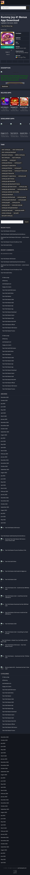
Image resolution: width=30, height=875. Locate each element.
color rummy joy (6, 149)
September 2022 (5, 507)
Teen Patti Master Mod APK (9, 321)
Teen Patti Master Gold (8, 318)
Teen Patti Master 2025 (8, 302)
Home (2, 15)
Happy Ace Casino (6, 287)
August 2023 (4, 472)
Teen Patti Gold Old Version (9, 290)
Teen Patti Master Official (8, 324)
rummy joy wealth (19, 210)
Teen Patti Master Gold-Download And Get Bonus (13, 234)
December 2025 (4, 397)
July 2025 (3, 403)
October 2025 (4, 400)
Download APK (9, 47)
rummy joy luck (6, 205)
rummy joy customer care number (10, 192)
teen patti (16, 213)
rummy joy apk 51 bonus (8, 178)
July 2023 (3, 475)
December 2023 (4, 460)
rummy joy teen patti (7, 210)
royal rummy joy (16, 157)
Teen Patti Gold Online (6, 245)
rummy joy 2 (13, 160)
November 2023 (5, 463)
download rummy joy (7, 155)
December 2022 (4, 497)
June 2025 (3, 406)
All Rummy (5, 280)
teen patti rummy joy (7, 215)
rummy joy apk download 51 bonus (11, 184)
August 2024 (4, 435)
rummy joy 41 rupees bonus (9, 165)
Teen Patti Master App (10, 15)
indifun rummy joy (20, 155)
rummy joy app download (8, 189)
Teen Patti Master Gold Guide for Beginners (15, 571)
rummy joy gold (6, 202)
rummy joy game (21, 197)
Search (26, 222)
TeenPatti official (20, 35)
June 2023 (3, 479)
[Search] (27, 7)
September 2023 (5, 469)
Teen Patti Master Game (8, 315)
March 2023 (4, 488)
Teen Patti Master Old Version (8, 231)
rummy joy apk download (8, 181)
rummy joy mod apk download (10, 207)
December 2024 (4, 422)
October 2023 (4, 466)
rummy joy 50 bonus (7, 168)
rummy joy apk (22, 176)
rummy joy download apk (8, 197)
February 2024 (4, 454)
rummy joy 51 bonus (7, 170)
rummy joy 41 (17, 163)
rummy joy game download (9, 200)
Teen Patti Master (6, 296)
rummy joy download (7, 194)
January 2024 (4, 457)
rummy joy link (16, 202)
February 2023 (4, 491)
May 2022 (3, 519)
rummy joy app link (22, 189)
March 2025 (4, 416)
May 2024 (3, 444)
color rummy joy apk (17, 149)
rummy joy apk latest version (9, 186)
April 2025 (3, 413)
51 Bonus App (5, 277)
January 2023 (4, 494)
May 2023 (3, 482)
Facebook (3, 61)
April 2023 (3, 485)
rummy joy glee (22, 200)
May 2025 (3, 410)
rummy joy (4, 160)
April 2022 (3, 523)
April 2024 (3, 447)
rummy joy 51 (17, 168)
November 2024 (5, 425)
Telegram (20, 61)
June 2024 (3, 441)
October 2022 (4, 504)
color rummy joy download (9, 152)
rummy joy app (23, 186)
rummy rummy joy (6, 213)
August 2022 (4, 510)
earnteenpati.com (6, 284)
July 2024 (3, 438)
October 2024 (4, 428)
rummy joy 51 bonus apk (20, 170)
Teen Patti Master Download (9, 312)
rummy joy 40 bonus (7, 163)
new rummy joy (6, 157)
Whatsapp (26, 61)
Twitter (9, 61)
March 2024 (4, 450)
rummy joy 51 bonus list (8, 173)
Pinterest (15, 61)
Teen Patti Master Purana (8, 331)
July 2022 (3, 513)
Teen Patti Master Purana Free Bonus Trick (11, 242)
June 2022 (3, 516)
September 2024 (5, 432)
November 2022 (5, 501)
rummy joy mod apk (17, 205)
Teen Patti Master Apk (7, 305)
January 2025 (4, 419)
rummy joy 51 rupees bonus (9, 176)
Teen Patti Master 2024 (8, 299)
